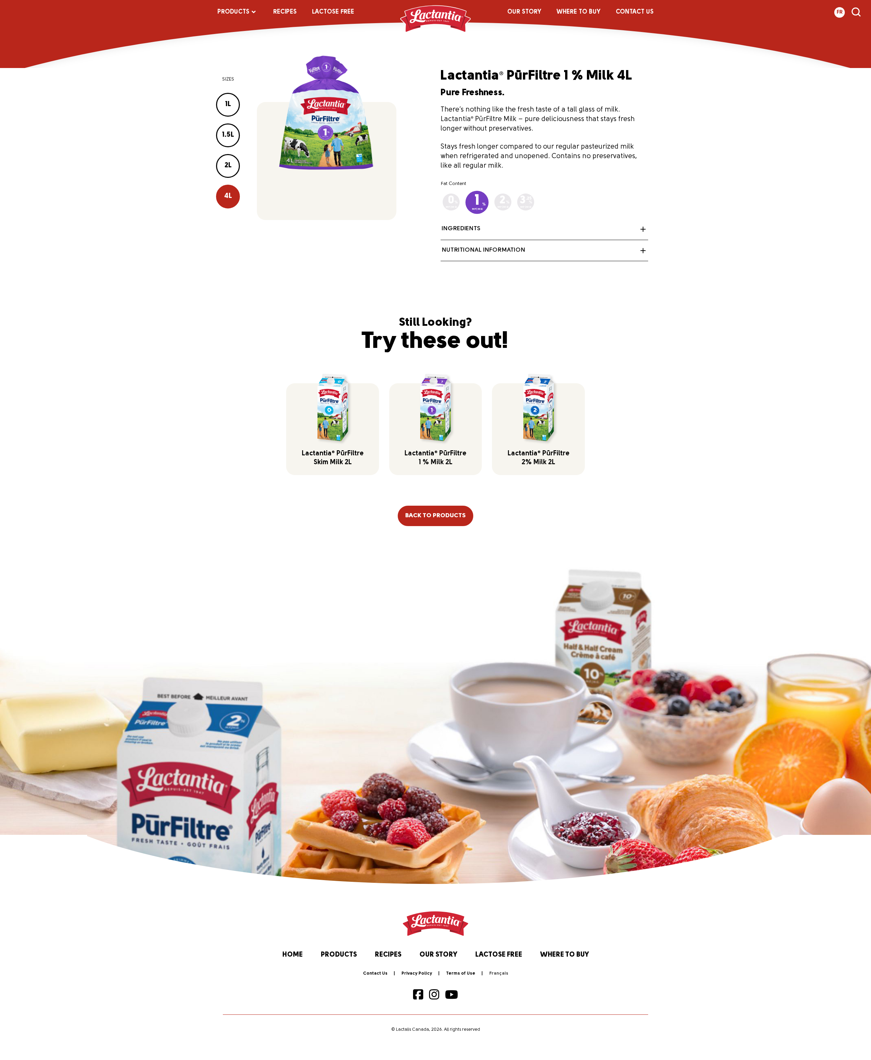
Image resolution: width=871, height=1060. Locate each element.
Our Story (524, 12)
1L (228, 104)
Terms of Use (460, 973)
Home (292, 955)
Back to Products (435, 516)
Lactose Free (333, 12)
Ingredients (461, 229)
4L (228, 196)
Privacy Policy (416, 973)
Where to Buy (579, 12)
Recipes (285, 12)
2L (228, 165)
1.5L (228, 135)
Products (233, 12)
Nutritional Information (483, 250)
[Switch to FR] (499, 974)
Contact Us (635, 12)
